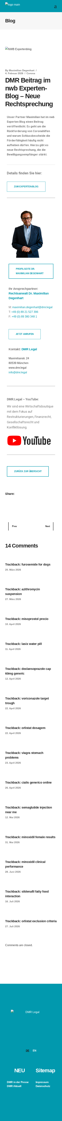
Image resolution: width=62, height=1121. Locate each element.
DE (27, 1050)
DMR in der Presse (18, 1082)
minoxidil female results (38, 837)
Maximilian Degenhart (21, 70)
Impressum (42, 1082)
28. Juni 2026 (13, 871)
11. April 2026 (13, 649)
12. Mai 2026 (12, 817)
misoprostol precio (35, 619)
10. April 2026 (13, 624)
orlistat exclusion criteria (39, 921)
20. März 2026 (13, 569)
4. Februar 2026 (14, 73)
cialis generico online (37, 782)
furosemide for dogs (36, 564)
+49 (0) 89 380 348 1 (24, 316)
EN (34, 1050)
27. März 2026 (13, 599)
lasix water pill (32, 644)
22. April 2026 (13, 708)
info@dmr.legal (18, 372)
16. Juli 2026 (12, 901)
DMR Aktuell (14, 1086)
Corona (31, 73)
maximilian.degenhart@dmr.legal (32, 307)
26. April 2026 (13, 787)
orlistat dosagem (33, 728)
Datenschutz (43, 1086)
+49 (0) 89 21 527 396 (24, 311)
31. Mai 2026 (12, 842)
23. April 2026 (13, 762)
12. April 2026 (13, 678)
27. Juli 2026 (12, 926)
